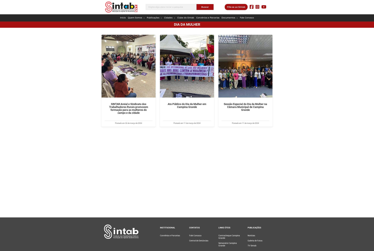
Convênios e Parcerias (207, 17)
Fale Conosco (247, 17)
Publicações (153, 17)
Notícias (251, 235)
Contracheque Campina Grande (229, 236)
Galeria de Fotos (255, 240)
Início (123, 17)
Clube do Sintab (185, 17)
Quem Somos (135, 17)
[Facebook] (251, 7)
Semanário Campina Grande (227, 244)
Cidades (168, 17)
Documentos (228, 17)
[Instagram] (257, 7)
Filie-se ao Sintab (236, 7)
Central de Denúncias (198, 240)
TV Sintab (252, 245)
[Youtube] (263, 7)
